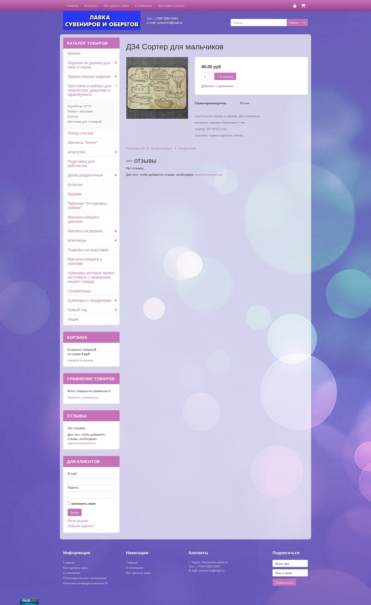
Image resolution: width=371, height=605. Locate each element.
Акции (73, 319)
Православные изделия (89, 76)
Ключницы (77, 240)
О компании (143, 5)
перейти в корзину (80, 360)
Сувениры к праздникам (89, 300)
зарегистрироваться (209, 174)
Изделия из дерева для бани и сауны (89, 64)
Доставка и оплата (171, 5)
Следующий (187, 148)
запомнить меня (83, 503)
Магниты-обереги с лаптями (85, 261)
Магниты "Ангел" (82, 142)
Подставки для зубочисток (81, 163)
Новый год (77, 309)
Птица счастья (80, 133)
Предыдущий (135, 148)
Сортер (73, 116)
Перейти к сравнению (83, 397)
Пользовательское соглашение (85, 578)
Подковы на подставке (88, 249)
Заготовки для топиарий (85, 121)
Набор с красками (80, 111)
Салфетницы (79, 290)
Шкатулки (76, 151)
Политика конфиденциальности (85, 583)
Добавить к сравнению (217, 86)
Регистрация (78, 520)
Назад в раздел (161, 148)
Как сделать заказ (116, 5)
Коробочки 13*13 (79, 106)
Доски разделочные (85, 175)
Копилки (75, 184)
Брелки (74, 53)
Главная (72, 5)
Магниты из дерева (85, 230)
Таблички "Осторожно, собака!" (88, 205)
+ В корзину (225, 76)
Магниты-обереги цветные (83, 219)
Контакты (90, 5)
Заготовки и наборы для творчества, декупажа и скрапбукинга (89, 90)
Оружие (75, 193)
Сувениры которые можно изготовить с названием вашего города (91, 277)
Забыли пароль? (81, 525)
